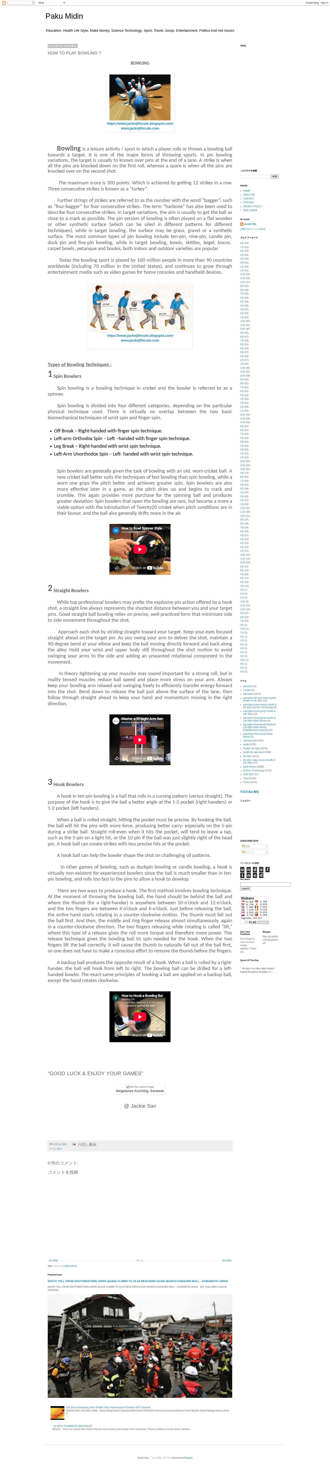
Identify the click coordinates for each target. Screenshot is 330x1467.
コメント (249, 852)
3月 (242, 262)
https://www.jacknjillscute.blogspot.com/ (140, 123)
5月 (242, 255)
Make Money (249, 766)
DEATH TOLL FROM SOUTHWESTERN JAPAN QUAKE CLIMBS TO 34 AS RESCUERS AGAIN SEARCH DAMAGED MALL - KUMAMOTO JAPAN (138, 1281)
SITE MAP (248, 202)
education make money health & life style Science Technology (260, 706)
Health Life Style (251, 748)
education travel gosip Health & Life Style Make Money (259, 719)
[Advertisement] (259, 106)
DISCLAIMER (250, 210)
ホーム (140, 1260)
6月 (242, 251)
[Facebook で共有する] (91, 1144)
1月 (242, 270)
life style (247, 756)
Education (248, 694)
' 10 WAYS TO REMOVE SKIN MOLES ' (73, 1426)
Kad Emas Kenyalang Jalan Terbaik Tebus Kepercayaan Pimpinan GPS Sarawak (108, 1407)
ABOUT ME (249, 194)
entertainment (250, 740)
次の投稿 (53, 1260)
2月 (242, 266)
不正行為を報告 (249, 791)
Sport (59, 1149)
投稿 (247, 846)
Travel (246, 782)
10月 (242, 282)
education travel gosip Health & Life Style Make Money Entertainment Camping (259, 727)
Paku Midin (64, 16)
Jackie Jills (250, 224)
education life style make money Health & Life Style (259, 699)
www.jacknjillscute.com (140, 128)
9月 (242, 286)
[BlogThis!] (84, 1144)
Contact (247, 690)
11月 (242, 278)
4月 (242, 258)
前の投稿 (226, 1260)
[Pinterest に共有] (94, 1144)
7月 (242, 247)
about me (248, 686)
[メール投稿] (73, 1144)
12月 (242, 274)
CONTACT (248, 198)
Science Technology (253, 770)
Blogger (188, 1457)
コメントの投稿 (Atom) (65, 1266)
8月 (242, 243)
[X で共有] (87, 1144)
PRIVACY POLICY (252, 206)
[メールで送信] (80, 1144)
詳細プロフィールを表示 (252, 229)
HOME (246, 190)
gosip (246, 744)
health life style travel (254, 752)
